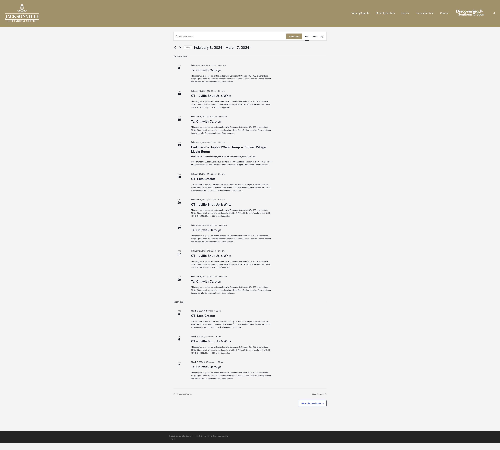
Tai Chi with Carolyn (206, 70)
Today (188, 47)
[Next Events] (180, 47)
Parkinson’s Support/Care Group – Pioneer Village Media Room (228, 149)
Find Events (294, 36)
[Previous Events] (175, 47)
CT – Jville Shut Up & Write (211, 95)
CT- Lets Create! (203, 178)
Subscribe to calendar (311, 403)
